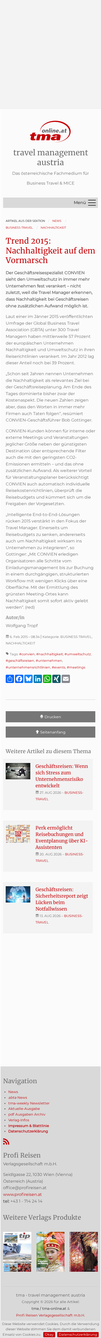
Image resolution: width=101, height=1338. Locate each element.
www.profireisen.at (22, 1194)
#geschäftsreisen (20, 661)
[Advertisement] (50, 50)
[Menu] (92, 203)
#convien (27, 654)
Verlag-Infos (18, 1120)
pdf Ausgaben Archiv (26, 1114)
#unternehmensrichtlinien (28, 667)
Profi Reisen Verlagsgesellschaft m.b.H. (50, 1315)
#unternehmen (49, 661)
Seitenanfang (52, 732)
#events (58, 667)
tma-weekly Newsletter (28, 1103)
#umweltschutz (77, 654)
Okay (49, 1334)
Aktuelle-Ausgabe (24, 1109)
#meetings (76, 667)
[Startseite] (50, 131)
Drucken (52, 717)
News (13, 1092)
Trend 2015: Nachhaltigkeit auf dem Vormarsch (50, 250)
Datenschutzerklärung (78, 1334)
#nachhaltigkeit (49, 654)
